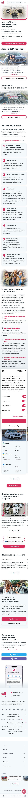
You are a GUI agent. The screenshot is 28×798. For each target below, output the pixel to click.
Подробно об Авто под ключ (14, 78)
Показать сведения (18, 416)
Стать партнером (14, 623)
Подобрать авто (14, 485)
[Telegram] (10, 710)
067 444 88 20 (16, 695)
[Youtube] (14, 710)
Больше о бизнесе (14, 117)
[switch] (24, 401)
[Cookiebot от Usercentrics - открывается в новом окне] (16, 371)
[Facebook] (18, 710)
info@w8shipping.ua (18, 692)
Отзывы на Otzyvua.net (15, 542)
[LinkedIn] (25, 710)
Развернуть (14, 74)
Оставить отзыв (14, 546)
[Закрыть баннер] (25, 370)
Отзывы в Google (15, 537)
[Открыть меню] (25, 2)
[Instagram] (2, 710)
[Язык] (25, 796)
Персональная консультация (14, 43)
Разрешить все (14, 421)
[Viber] (22, 710)
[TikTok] (6, 710)
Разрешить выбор (14, 426)
